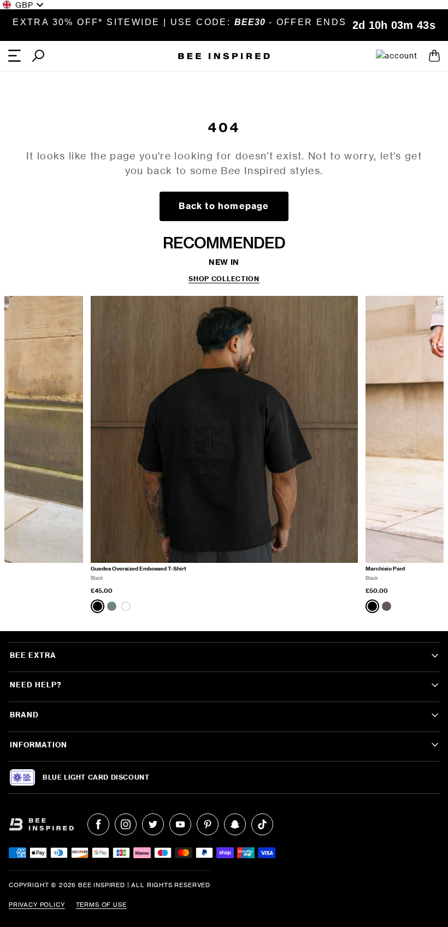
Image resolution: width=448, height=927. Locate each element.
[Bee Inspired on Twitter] (153, 824)
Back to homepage (224, 205)
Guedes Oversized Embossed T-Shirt (138, 568)
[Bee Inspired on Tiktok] (262, 824)
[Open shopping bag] (434, 56)
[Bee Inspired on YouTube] (180, 824)
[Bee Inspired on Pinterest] (208, 824)
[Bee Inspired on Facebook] (98, 824)
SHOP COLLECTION (224, 279)
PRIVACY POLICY (37, 904)
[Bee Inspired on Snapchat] (235, 824)
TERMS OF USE (101, 904)
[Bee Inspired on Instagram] (126, 824)
